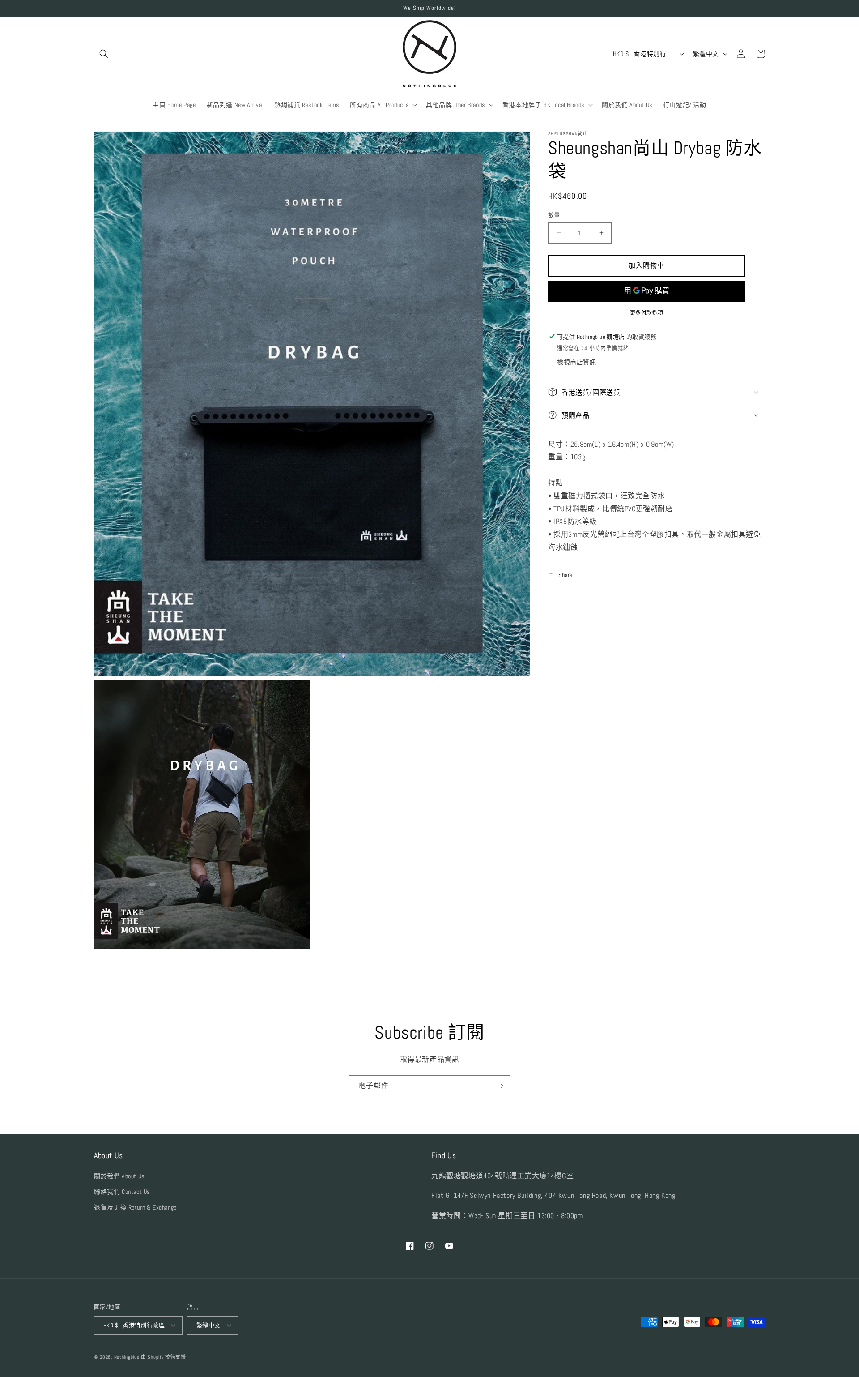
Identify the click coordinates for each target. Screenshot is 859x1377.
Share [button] (565, 575)
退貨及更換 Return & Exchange (135, 1207)
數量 (554, 215)
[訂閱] (500, 1085)
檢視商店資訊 (576, 362)
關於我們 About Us (119, 1176)
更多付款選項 (646, 312)
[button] (104, 54)
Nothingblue (127, 1356)
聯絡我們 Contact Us (122, 1191)
